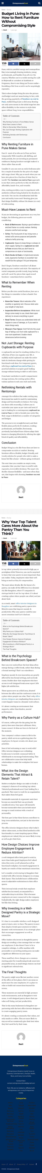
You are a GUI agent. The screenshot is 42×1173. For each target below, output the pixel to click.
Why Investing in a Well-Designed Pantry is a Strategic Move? (18, 645)
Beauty (9, 10)
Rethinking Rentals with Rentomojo (15, 135)
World (32, 1151)
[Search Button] (39, 3)
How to (21, 1124)
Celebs (10, 1116)
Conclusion (7, 137)
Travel (32, 1137)
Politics (32, 1102)
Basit (5, 30)
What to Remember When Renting (15, 127)
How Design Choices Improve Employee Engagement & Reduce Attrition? (17, 640)
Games (21, 1111)
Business (10, 1111)
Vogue (32, 1145)
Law (21, 1129)
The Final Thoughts (9, 649)
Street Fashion (32, 1123)
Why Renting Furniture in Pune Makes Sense (18, 122)
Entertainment (11, 1137)
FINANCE (10, 1149)
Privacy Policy (21, 1164)
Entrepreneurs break (11, 1140)
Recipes (32, 1108)
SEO (31, 1114)
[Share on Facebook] (13, 63)
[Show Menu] (3, 3)
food (21, 1102)
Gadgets (21, 1108)
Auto (10, 1105)
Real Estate (32, 1105)
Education (10, 1134)
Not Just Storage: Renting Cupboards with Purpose (17, 131)
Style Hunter (31, 1127)
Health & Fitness (21, 1117)
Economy (10, 1131)
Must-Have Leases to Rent (12, 124)
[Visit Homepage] (21, 3)
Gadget (21, 1105)
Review (31, 1111)
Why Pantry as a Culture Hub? (13, 631)
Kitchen (21, 1127)
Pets (21, 1151)
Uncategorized (32, 1139)
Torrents (32, 1134)
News (21, 1145)
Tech (32, 1131)
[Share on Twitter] (24, 63)
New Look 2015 (21, 1141)
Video (32, 1142)
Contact (31, 1164)
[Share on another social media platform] (35, 63)
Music (21, 1138)
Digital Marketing (10, 1127)
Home (3, 10)
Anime (10, 1102)
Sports (31, 1116)
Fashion (10, 1144)
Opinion (21, 1148)
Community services (10, 1120)
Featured (10, 1147)
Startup (31, 1119)
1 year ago (13, 30)
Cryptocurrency (11, 1124)
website (32, 1148)
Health (21, 1114)
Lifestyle (21, 1132)
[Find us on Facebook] (36, 1164)
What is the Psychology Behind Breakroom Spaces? (18, 627)
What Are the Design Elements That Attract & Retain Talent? (19, 635)
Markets (21, 1135)
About (11, 1164)
